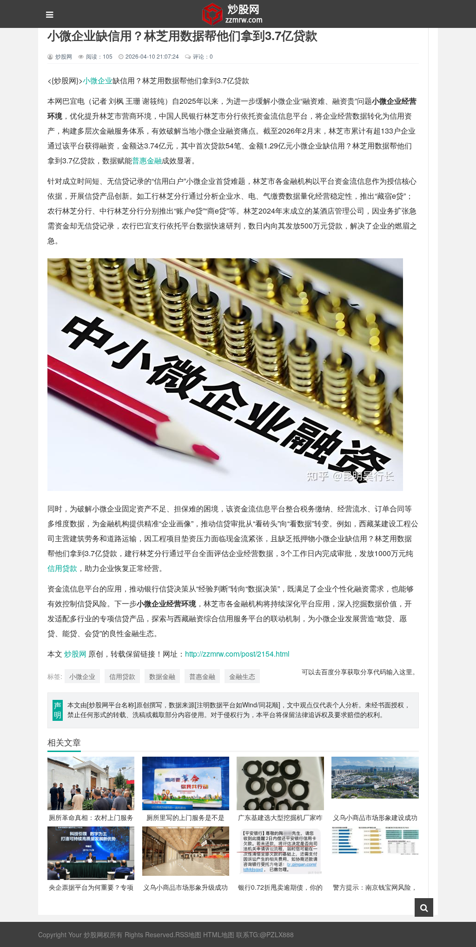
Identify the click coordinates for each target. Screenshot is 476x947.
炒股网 (75, 653)
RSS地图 (188, 934)
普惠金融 (147, 160)
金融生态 (242, 676)
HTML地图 (218, 934)
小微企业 (97, 80)
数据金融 (162, 676)
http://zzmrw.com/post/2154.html (237, 653)
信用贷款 (62, 568)
